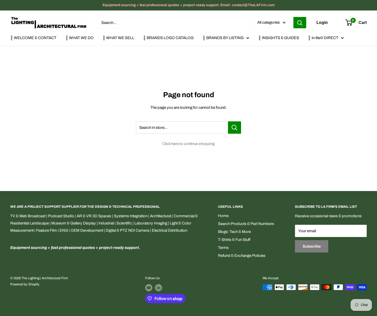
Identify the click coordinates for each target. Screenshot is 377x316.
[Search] (299, 22)
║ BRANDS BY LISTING (223, 38)
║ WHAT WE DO (79, 38)
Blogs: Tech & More (234, 232)
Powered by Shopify (24, 284)
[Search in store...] (234, 127)
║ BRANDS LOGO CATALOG (168, 38)
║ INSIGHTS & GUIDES (278, 38)
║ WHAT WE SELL (118, 38)
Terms (223, 248)
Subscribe (312, 246)
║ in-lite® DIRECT (323, 38)
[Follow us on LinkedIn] (158, 287)
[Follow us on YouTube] (148, 287)
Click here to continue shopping (188, 144)
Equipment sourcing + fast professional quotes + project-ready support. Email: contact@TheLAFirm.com (189, 5)
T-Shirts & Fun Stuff (234, 240)
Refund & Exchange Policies (241, 256)
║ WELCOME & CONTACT (33, 38)
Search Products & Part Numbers (246, 224)
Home (223, 216)
